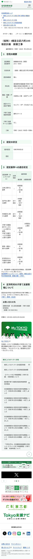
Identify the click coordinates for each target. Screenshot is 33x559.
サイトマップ (17, 547)
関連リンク (26, 547)
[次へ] (29, 481)
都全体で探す (28, 2)
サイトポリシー (16, 544)
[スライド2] (16, 481)
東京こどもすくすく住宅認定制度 (14, 365)
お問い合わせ (5, 544)
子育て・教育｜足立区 (8, 297)
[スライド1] (14, 481)
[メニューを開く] (29, 6)
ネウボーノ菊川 (8, 34)
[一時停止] (18, 481)
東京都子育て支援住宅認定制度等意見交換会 (15, 383)
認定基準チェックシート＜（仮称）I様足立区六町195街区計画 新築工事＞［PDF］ (16, 275)
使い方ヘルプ (5, 547)
